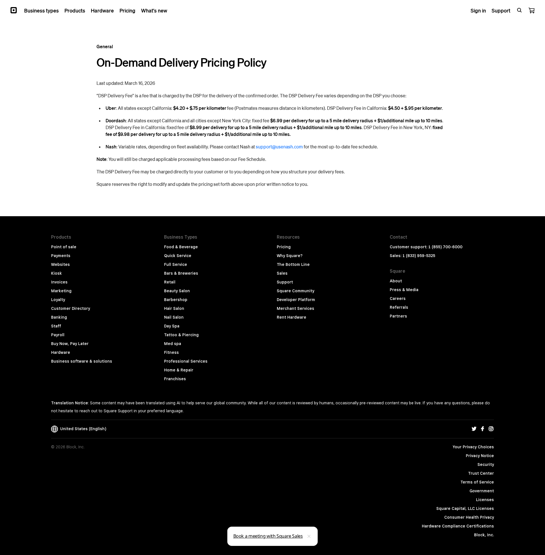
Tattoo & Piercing (181, 335)
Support (285, 282)
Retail (169, 282)
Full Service (175, 264)
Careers (398, 298)
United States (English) (82, 428)
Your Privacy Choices (473, 447)
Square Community (295, 291)
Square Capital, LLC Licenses (465, 508)
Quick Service (177, 255)
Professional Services (185, 361)
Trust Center (481, 473)
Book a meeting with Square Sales (268, 536)
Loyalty (58, 299)
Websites (60, 264)
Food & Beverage (181, 247)
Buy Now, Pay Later (70, 343)
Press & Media (404, 289)
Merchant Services (295, 308)
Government (481, 491)
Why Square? (290, 255)
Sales (282, 273)
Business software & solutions (81, 361)
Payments (60, 255)
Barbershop (175, 299)
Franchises (175, 379)
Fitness (171, 352)
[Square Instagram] (491, 429)
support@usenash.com (279, 147)
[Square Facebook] (482, 429)
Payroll (57, 335)
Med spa (172, 343)
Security (485, 464)
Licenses (485, 499)
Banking (59, 317)
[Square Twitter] (474, 429)
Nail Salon (174, 317)
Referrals (399, 307)
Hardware (60, 352)
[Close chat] (309, 536)
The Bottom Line (293, 264)
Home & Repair (178, 370)
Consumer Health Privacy (469, 517)
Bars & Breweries (181, 273)
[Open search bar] (519, 10)
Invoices (59, 282)
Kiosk (56, 273)
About (396, 281)
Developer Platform (296, 299)
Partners (398, 316)
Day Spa (171, 326)
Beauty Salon (177, 291)
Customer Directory (70, 308)
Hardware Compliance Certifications (458, 526)
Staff (56, 326)
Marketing (61, 291)
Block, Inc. (484, 535)
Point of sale (63, 247)
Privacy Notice (480, 455)
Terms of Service (477, 482)
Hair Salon (174, 308)
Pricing (284, 247)
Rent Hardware (291, 317)
